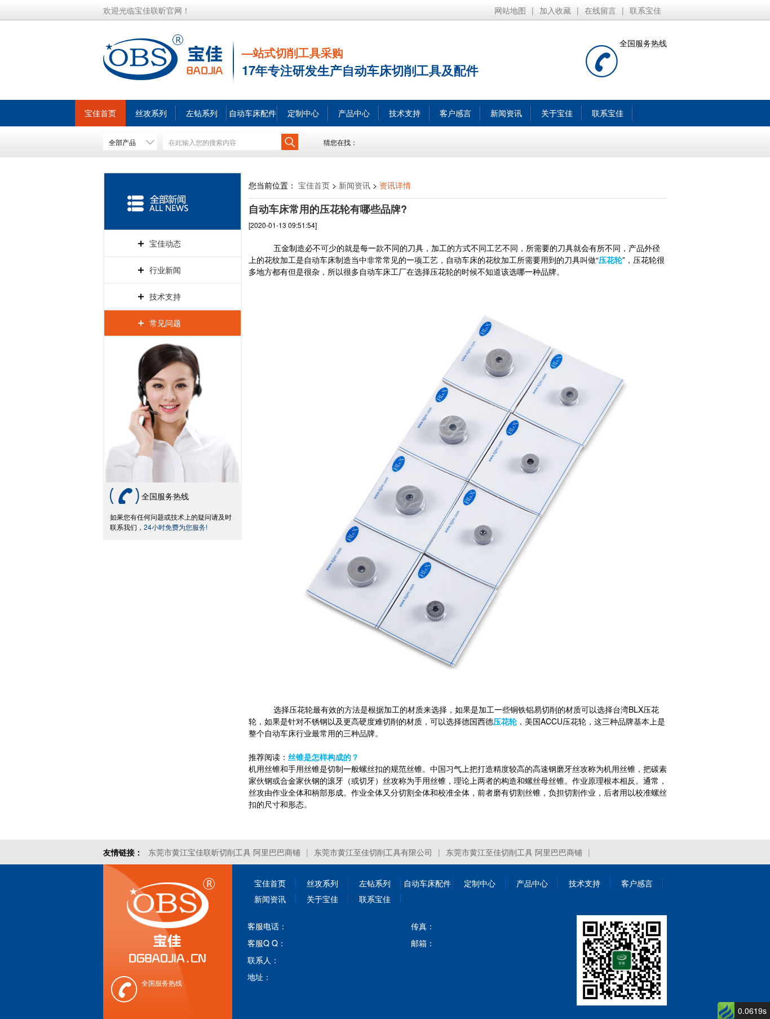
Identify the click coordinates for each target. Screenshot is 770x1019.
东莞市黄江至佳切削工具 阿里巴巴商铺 (514, 852)
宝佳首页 (100, 112)
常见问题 (165, 322)
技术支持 (405, 112)
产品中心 (354, 112)
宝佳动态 (165, 243)
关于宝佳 (557, 112)
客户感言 (455, 112)
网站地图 (510, 10)
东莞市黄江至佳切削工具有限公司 (373, 852)
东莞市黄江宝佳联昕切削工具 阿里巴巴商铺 (224, 852)
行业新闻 (165, 269)
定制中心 (303, 112)
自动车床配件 (252, 112)
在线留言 (600, 10)
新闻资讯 (506, 112)
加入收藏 (555, 10)
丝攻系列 (151, 112)
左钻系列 (202, 112)
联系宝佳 (645, 10)
